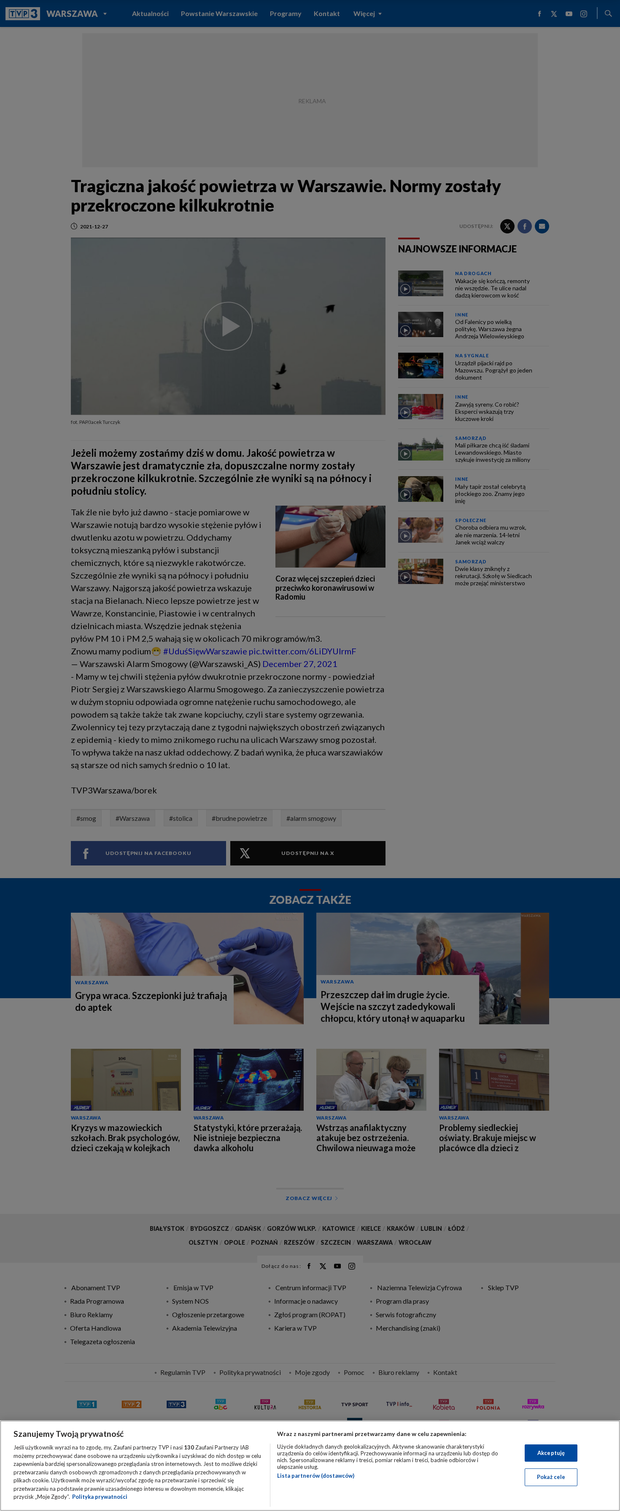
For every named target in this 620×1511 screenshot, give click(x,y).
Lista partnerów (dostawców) (315, 1475)
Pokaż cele (551, 1476)
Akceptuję (551, 1452)
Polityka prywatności (99, 1496)
